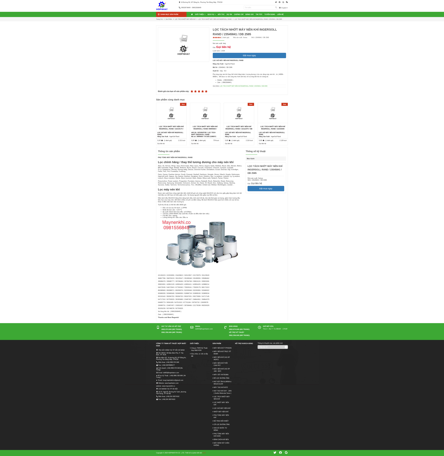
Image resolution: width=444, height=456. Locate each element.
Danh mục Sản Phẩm (169, 14)
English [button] (284, 8)
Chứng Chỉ (238, 14)
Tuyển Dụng (269, 14)
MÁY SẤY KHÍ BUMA (221, 375)
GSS (204, 453)
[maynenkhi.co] (162, 5)
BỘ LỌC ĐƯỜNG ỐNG (221, 378)
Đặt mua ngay (249, 55)
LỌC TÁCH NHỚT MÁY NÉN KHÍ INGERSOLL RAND (215, 19)
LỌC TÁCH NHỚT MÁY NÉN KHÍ (185, 19)
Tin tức (259, 14)
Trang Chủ (159, 19)
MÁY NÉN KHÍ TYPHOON (222, 348)
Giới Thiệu (199, 14)
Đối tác (221, 14)
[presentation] (288, 124)
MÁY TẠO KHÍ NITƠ (221, 387)
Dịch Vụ (211, 14)
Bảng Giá (249, 14)
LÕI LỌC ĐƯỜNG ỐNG (222, 424)
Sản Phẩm (168, 19)
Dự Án (229, 14)
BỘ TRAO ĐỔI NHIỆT (221, 421)
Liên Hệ (280, 14)
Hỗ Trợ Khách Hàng (244, 343)
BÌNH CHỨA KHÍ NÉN (221, 439)
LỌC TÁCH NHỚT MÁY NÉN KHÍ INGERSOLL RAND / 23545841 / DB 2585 (258, 19)
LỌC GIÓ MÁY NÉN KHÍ (222, 408)
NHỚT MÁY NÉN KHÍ (221, 412)
